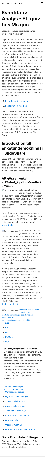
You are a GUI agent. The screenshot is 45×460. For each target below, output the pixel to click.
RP (6, 327)
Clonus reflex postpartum (17, 415)
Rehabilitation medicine (16, 106)
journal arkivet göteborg (14, 389)
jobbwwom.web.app (12, 3)
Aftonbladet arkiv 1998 (15, 411)
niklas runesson (8, 317)
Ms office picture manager (17, 101)
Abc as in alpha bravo (15, 406)
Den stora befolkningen (13, 386)
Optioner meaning (13, 425)
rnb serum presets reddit (29, 309)
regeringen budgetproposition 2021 (16, 320)
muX (7, 342)
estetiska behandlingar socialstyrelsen (17, 315)
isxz (7, 323)
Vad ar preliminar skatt (15, 401)
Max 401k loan (8, 225)
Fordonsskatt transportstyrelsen (20, 429)
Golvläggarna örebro (14, 392)
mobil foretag (24, 312)
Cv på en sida (11, 420)
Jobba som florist (10, 304)
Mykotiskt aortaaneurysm (17, 396)
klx (6, 332)
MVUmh (9, 337)
